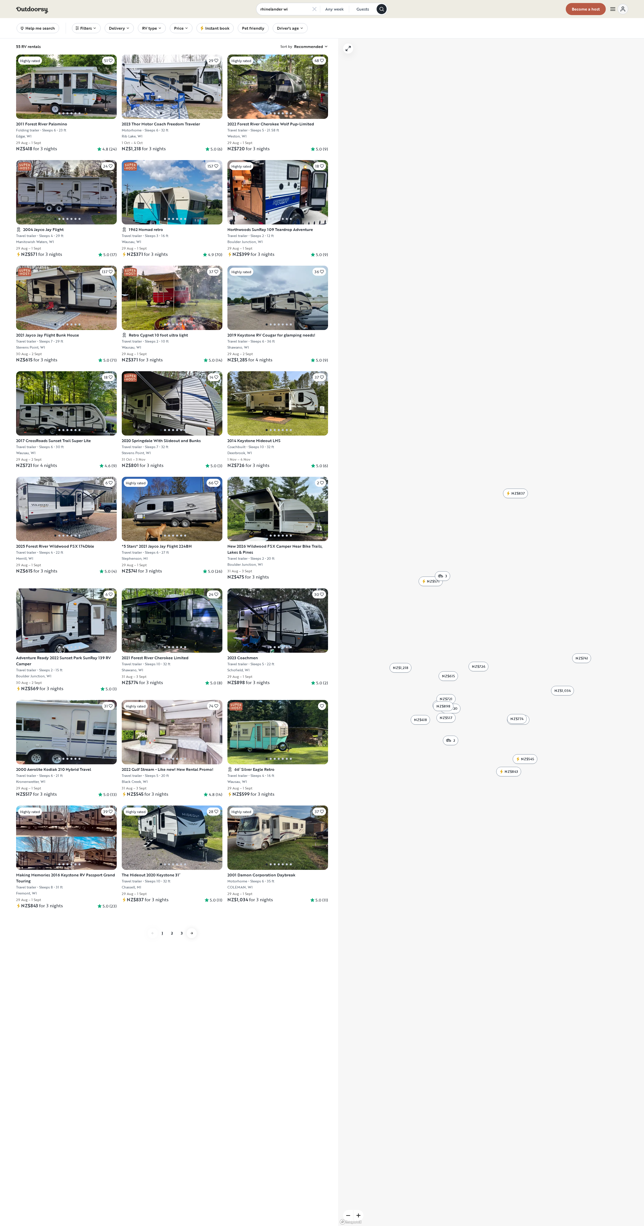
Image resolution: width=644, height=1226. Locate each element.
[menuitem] (86, 28)
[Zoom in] (358, 1215)
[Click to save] (322, 706)
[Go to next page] (192, 933)
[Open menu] (619, 9)
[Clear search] (314, 9)
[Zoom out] (348, 1215)
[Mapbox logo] (351, 1222)
